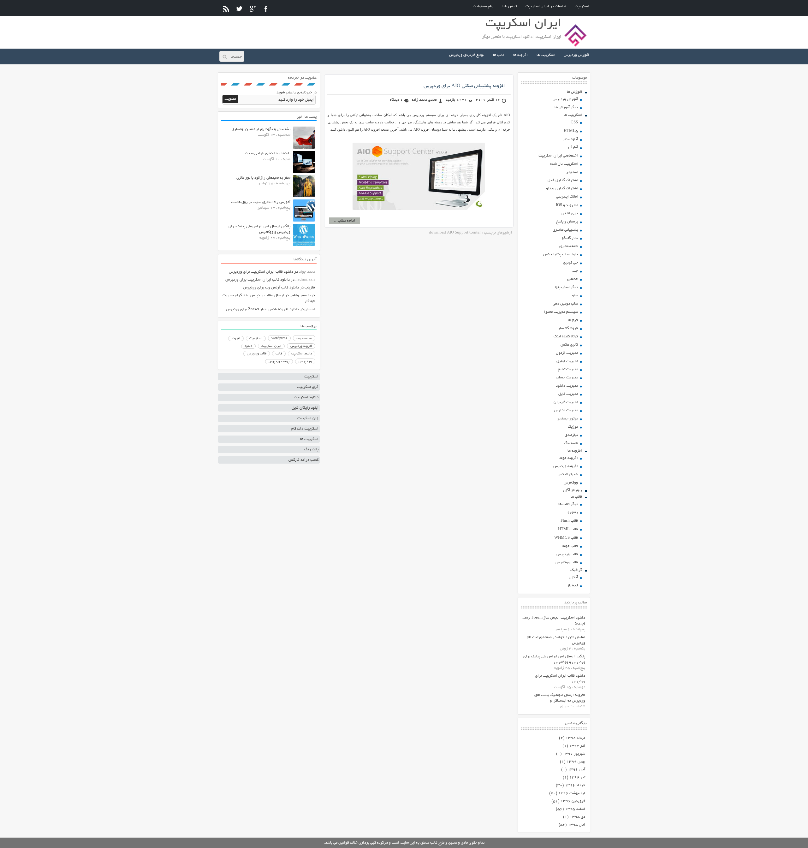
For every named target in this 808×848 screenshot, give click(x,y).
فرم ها (573, 320)
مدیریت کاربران (566, 402)
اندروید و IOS (567, 205)
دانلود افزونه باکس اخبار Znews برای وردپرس (262, 309)
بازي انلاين (569, 213)
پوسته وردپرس (279, 362)
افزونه (236, 339)
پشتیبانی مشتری (565, 230)
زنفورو (572, 512)
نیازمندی (571, 435)
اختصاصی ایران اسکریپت (558, 156)
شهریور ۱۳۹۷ (574, 754)
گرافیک (576, 570)
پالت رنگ (311, 450)
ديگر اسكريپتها (566, 287)
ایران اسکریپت (271, 346)
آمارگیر (572, 147)
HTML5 (571, 131)
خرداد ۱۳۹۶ (575, 785)
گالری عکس (569, 345)
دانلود (248, 346)
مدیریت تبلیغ (568, 369)
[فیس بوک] (265, 8)
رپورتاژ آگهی (572, 490)
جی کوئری (570, 263)
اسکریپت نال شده (564, 164)
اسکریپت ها (546, 55)
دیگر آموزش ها (566, 107)
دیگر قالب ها (568, 504)
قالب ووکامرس (567, 562)
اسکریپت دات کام (304, 429)
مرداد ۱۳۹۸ (575, 738)
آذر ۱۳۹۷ (577, 746)
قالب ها (498, 55)
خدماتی (572, 279)
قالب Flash (569, 521)
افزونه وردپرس (565, 466)
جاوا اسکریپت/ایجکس (560, 254)
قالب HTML (568, 529)
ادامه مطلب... (344, 221)
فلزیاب (310, 288)
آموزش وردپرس (576, 55)
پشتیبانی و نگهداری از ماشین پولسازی (261, 129)
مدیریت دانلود (567, 386)
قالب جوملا (570, 546)
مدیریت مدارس (566, 410)
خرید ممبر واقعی (302, 296)
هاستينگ (571, 443)
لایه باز (572, 586)
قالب (279, 354)
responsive (304, 339)
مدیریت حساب (567, 378)
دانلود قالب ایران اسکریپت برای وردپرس (261, 272)
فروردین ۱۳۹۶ (573, 801)
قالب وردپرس (567, 554)
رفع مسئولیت (483, 6)
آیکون (573, 577)
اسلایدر (572, 172)
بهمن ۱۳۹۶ (576, 762)
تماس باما (509, 6)
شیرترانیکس (568, 474)
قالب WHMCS (566, 538)
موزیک (573, 427)
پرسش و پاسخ (567, 222)
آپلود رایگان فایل (305, 408)
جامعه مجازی (568, 246)
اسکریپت (582, 6)
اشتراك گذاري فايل (563, 180)
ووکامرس (571, 483)
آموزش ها (574, 92)
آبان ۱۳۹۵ (576, 825)
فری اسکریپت (307, 387)
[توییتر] (239, 8)
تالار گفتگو (570, 238)
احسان (310, 309)
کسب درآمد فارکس (303, 460)
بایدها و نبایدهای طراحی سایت (267, 153)
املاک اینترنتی (567, 197)
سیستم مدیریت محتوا (561, 312)
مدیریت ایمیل (567, 361)
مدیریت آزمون (567, 353)
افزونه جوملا (568, 458)
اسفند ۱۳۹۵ (575, 809)
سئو (575, 296)
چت (575, 271)
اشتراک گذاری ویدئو (562, 189)
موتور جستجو (567, 419)
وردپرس (305, 361)
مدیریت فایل (568, 394)
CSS (574, 123)
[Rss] (226, 8)
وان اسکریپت (307, 418)
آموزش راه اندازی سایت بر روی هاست (260, 202)
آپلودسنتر (570, 139)
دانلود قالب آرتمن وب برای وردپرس (271, 288)
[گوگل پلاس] (252, 8)
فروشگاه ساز (568, 328)
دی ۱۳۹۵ (577, 817)
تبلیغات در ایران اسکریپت (546, 6)
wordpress (279, 339)
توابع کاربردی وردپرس (466, 55)
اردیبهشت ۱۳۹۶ (571, 793)
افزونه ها (520, 55)
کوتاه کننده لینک (566, 337)
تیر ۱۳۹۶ (577, 777)
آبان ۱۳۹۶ (576, 770)
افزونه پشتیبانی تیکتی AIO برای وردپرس (464, 86)
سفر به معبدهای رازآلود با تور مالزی (263, 178)
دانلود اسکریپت (301, 354)
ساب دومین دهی (565, 304)
